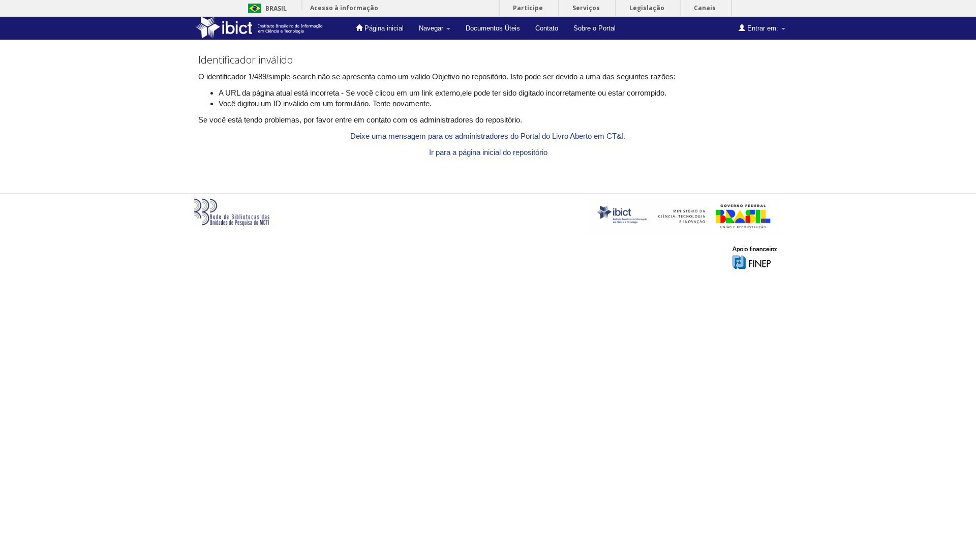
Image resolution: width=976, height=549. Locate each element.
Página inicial (383, 28)
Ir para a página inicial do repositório (488, 152)
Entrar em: (762, 28)
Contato (546, 28)
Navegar (432, 28)
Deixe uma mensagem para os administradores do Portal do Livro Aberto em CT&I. (488, 136)
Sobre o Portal (594, 28)
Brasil (265, 8)
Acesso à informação (344, 8)
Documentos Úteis (493, 28)
